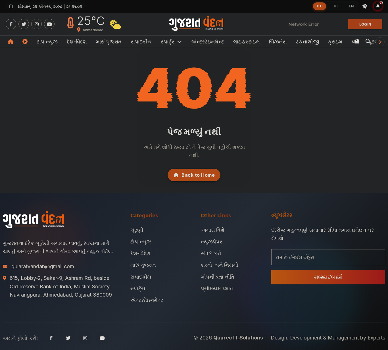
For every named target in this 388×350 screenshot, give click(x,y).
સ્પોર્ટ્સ (137, 288)
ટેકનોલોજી (307, 42)
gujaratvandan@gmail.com (42, 266)
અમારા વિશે (212, 230)
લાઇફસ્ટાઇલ (246, 42)
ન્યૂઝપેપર (211, 242)
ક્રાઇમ (335, 42)
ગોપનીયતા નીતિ (217, 277)
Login (365, 24)
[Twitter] (23, 24)
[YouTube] (49, 24)
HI (335, 6)
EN (351, 6)
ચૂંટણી (136, 230)
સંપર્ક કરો (211, 253)
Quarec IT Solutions (238, 338)
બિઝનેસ (278, 42)
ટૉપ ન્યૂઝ (47, 42)
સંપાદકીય (141, 42)
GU (320, 6)
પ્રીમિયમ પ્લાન (217, 288)
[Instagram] (36, 24)
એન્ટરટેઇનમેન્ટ (207, 42)
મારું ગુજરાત (109, 42)
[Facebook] (11, 24)
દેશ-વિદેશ (77, 42)
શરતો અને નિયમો (219, 265)
